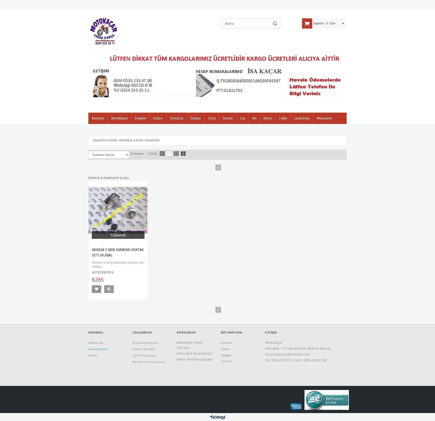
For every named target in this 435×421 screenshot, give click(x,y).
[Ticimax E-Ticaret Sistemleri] (218, 417)
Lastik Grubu (302, 118)
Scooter (228, 118)
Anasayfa (98, 118)
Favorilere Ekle (96, 289)
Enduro (157, 118)
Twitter (225, 349)
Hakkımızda (95, 343)
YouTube (226, 361)
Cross (212, 118)
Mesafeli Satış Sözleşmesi (149, 362)
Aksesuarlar (324, 118)
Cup (242, 118)
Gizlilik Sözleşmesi (144, 355)
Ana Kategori (119, 118)
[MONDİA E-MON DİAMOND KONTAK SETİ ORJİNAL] (118, 210)
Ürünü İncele (109, 289)
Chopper (195, 118)
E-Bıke (283, 118)
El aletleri (140, 118)
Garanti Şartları (98, 349)
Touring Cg (176, 118)
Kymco (267, 118)
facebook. (227, 343)
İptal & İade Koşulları (145, 343)
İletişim (92, 355)
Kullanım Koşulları (144, 349)
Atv (254, 118)
